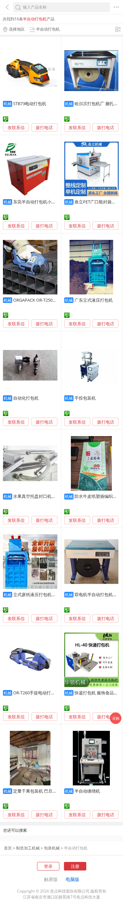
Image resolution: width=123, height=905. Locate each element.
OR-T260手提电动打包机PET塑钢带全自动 (52, 693)
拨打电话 (44, 127)
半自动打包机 (76, 848)
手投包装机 (85, 398)
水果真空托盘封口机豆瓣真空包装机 (47, 496)
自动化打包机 (26, 398)
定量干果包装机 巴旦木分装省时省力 (47, 791)
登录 (48, 866)
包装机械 (52, 848)
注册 (75, 866)
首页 (8, 848)
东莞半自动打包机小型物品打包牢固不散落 (53, 202)
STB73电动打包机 (29, 103)
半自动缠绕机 (87, 791)
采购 (115, 718)
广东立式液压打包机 (93, 300)
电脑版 (72, 879)
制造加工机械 (28, 848)
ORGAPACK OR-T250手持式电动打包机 (50, 300)
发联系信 (16, 127)
